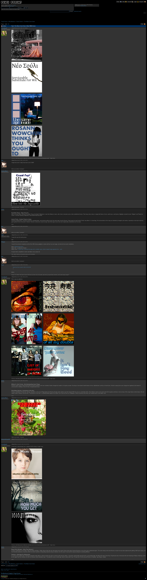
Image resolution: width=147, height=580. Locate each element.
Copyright (2, 578)
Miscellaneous (30, 574)
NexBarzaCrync (83, 5)
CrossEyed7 (4, 28)
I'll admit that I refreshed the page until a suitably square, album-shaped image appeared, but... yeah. (40, 249)
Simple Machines (14, 569)
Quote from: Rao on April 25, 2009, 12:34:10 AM (22, 267)
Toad (2, 265)
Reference (12, 574)
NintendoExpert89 (5, 439)
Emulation (21, 574)
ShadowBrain (4, 171)
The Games (3, 574)
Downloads (8, 574)
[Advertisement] (73, 17)
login (11, 5)
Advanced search (77, 11)
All (8, 24)
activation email (10, 6)
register (14, 5)
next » (144, 563)
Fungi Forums (17, 573)
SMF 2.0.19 (3, 569)
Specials (25, 574)
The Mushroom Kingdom (7, 573)
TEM (2, 235)
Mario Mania (17, 574)
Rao (2, 160)
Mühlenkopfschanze (18, 246)
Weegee (3, 241)
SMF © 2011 (8, 569)
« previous (140, 563)
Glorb (2, 209)
